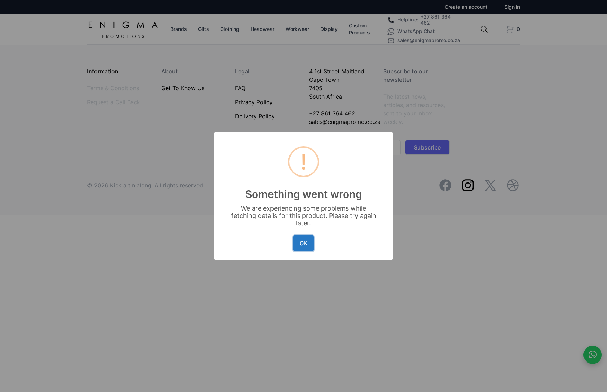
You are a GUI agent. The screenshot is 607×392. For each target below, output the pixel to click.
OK (304, 243)
